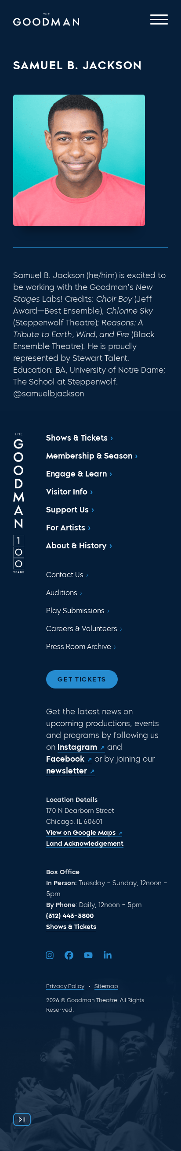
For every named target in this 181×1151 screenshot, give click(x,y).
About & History (76, 546)
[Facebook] (69, 955)
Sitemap (106, 986)
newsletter (66, 771)
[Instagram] (49, 955)
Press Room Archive (78, 647)
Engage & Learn (76, 474)
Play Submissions (75, 611)
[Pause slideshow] (22, 1119)
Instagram (77, 747)
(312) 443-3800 (70, 916)
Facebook (65, 759)
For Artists (65, 528)
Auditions (61, 593)
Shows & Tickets (77, 438)
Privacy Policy (65, 986)
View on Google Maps (81, 833)
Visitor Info (66, 492)
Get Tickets (82, 679)
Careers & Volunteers (81, 629)
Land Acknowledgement (84, 843)
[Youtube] (88, 955)
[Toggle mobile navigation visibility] (159, 19)
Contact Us (64, 575)
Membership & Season (89, 456)
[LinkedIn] (107, 955)
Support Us (67, 510)
